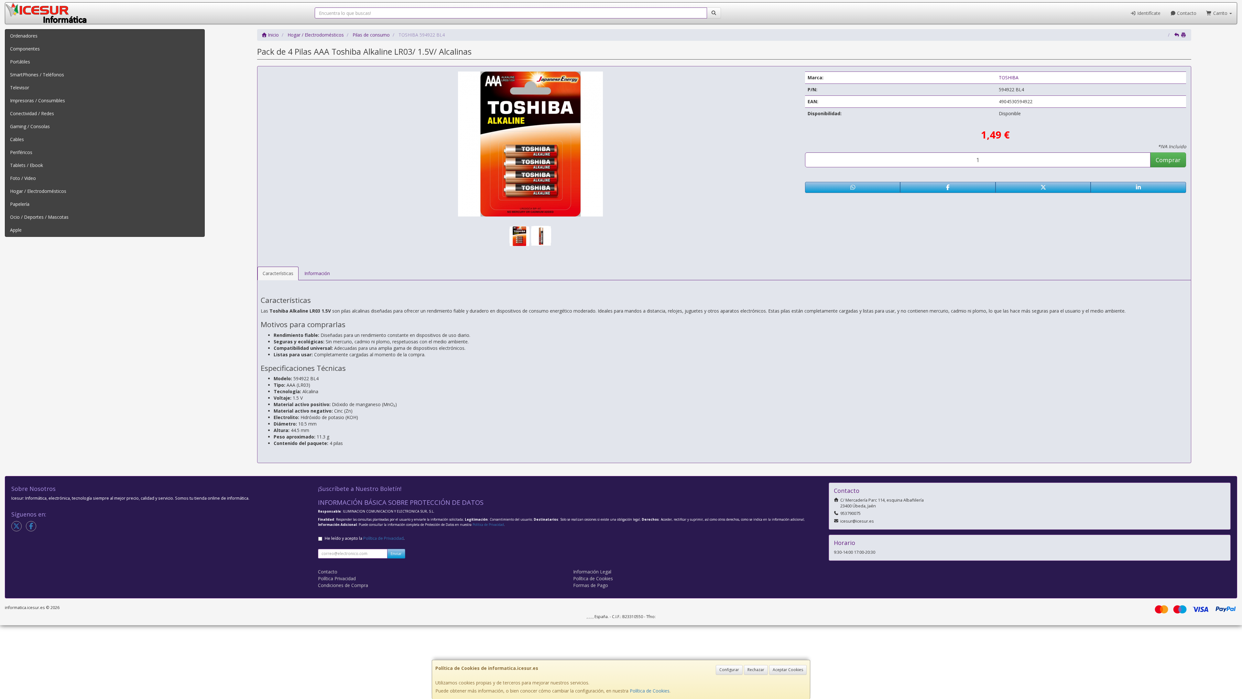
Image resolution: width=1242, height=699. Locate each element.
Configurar (729, 669)
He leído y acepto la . (365, 538)
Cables (17, 139)
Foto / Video (23, 178)
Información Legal (592, 572)
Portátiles (20, 62)
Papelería (19, 204)
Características (278, 273)
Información (317, 273)
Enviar (396, 553)
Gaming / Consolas (30, 126)
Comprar (1168, 160)
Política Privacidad (337, 578)
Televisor (19, 87)
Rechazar (755, 669)
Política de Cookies (650, 691)
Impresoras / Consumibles (37, 100)
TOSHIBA (1009, 77)
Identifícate (1148, 13)
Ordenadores (24, 36)
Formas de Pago (590, 585)
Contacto (1186, 13)
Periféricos (21, 152)
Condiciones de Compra (343, 585)
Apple (16, 230)
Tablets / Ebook (26, 165)
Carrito (1220, 13)
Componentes (25, 49)
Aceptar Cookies (788, 669)
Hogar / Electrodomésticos (38, 191)
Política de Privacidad (488, 524)
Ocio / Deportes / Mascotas (39, 217)
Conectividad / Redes (32, 113)
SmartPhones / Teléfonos (37, 75)
